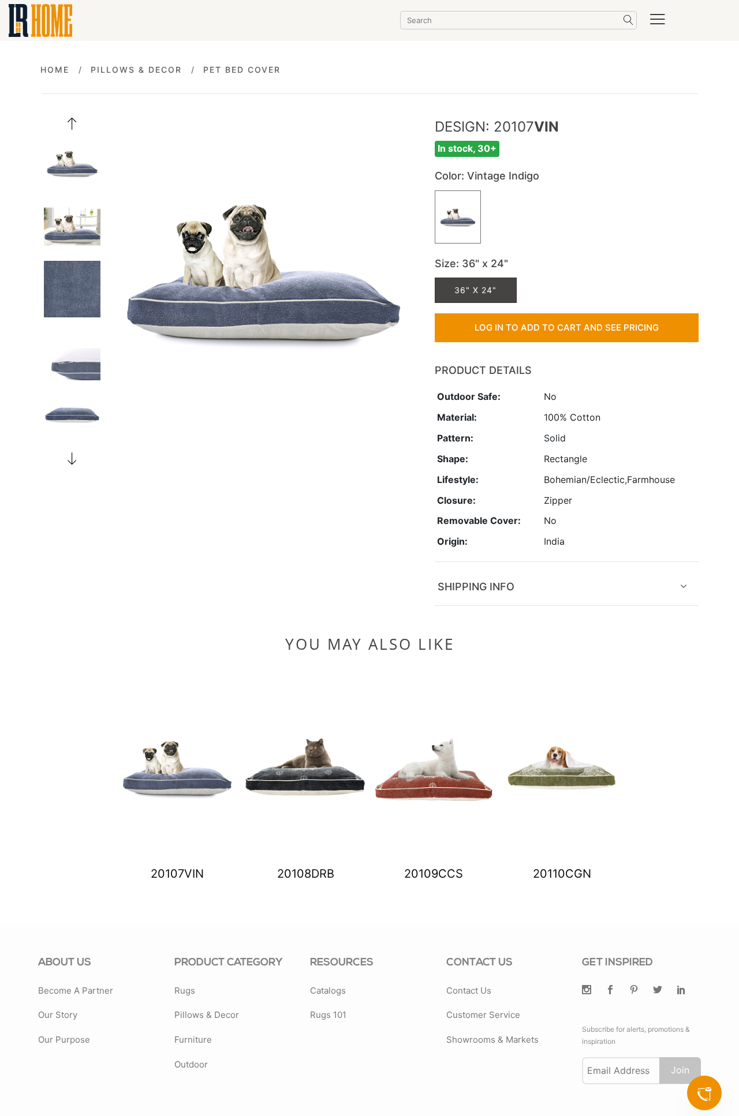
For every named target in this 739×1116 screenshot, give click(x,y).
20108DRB (305, 874)
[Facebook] (610, 991)
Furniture (193, 1039)
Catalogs (328, 990)
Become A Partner (75, 990)
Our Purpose (64, 1039)
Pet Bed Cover (242, 69)
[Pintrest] (634, 991)
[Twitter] (586, 991)
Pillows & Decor (136, 69)
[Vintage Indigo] (458, 217)
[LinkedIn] (681, 991)
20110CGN (562, 874)
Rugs (184, 990)
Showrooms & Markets (492, 1039)
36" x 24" (475, 290)
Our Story (57, 1014)
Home (54, 69)
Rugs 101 (328, 1014)
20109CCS (433, 874)
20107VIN (177, 874)
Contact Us (468, 990)
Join (680, 1070)
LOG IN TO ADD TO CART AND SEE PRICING (567, 327)
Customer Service (483, 1014)
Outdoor (191, 1064)
